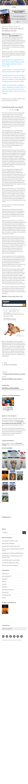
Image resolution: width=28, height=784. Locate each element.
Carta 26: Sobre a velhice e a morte (10, 540)
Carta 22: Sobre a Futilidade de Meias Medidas (12, 553)
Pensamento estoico (6, 589)
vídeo (3, 597)
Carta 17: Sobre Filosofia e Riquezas (10, 565)
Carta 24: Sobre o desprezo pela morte (11, 546)
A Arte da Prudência (14, 35)
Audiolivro (4, 573)
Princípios (4, 592)
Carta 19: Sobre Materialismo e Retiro (10, 562)
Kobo (21, 296)
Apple (14, 296)
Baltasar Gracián (6, 34)
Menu (14, 7)
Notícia (3, 587)
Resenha (15, 364)
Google (17, 296)
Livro (5, 362)
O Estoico (7, 2)
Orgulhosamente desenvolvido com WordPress (12, 640)
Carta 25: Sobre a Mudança (8, 543)
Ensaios (4, 579)
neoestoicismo (8, 364)
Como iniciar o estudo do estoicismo (10, 388)
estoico (18, 26)
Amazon (10, 296)
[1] (2, 341)
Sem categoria (5, 595)
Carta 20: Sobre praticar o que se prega (11, 560)
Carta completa (5, 576)
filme (3, 581)
